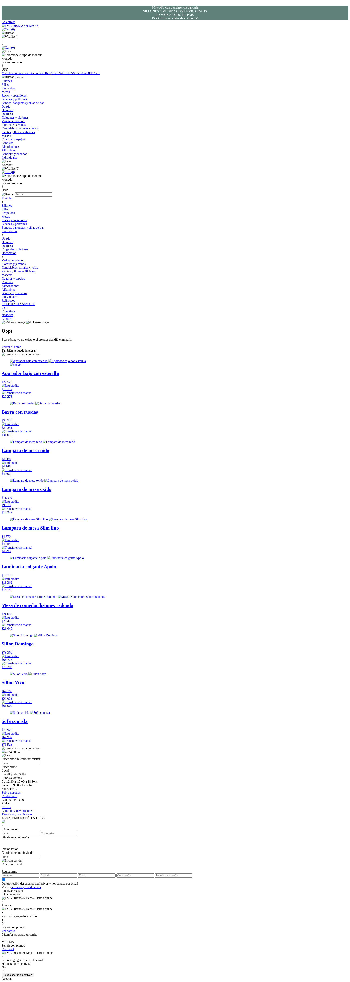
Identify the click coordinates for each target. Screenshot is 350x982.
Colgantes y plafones (15, 117)
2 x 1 (96, 73)
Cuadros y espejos (13, 139)
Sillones (7, 81)
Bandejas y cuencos (14, 154)
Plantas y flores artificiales (18, 132)
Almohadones (10, 146)
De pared (7, 110)
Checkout (8, 949)
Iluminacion (21, 73)
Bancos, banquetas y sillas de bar (23, 103)
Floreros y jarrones (14, 124)
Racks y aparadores (14, 95)
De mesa (7, 114)
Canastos (7, 143)
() (12, 29)
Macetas (7, 135)
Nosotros (7, 315)
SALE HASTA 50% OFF (76, 73)
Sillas (5, 84)
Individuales (9, 157)
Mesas (6, 92)
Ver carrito (8, 931)
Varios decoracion (13, 121)
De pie (6, 106)
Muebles (7, 73)
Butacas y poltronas (14, 99)
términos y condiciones (26, 887)
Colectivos (8, 22)
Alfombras (8, 150)
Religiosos (52, 73)
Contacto (7, 318)
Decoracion (37, 73)
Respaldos (8, 88)
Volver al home (11, 347)
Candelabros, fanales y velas (20, 128)
